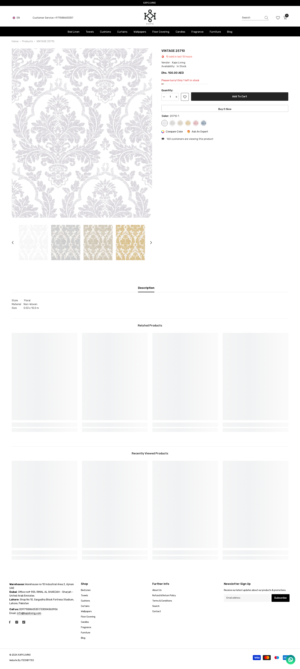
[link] (44, 425)
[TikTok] (23, 622)
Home (15, 41)
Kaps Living (178, 62)
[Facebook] (9, 622)
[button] (12, 242)
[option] (82, 133)
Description (146, 288)
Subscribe (280, 597)
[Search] (255, 17)
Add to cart (239, 96)
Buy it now (224, 109)
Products (27, 41)
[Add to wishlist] (185, 97)
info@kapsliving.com (29, 613)
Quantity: (167, 90)
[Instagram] (16, 622)
